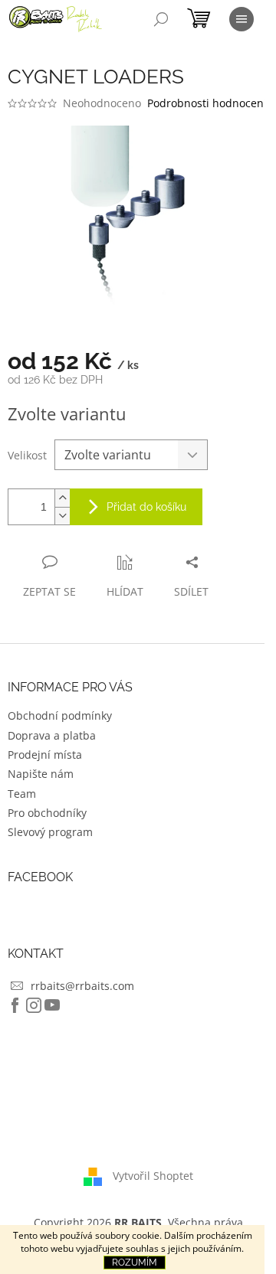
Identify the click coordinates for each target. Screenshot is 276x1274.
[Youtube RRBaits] (52, 1005)
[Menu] (241, 19)
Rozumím (134, 1262)
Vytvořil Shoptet (153, 1175)
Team (22, 793)
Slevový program (50, 832)
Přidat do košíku (146, 507)
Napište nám (41, 773)
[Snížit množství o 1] (62, 515)
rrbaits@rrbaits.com (82, 985)
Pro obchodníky (47, 812)
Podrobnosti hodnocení (207, 103)
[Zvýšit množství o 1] (62, 498)
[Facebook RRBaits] (15, 1005)
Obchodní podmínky (60, 715)
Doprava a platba (52, 735)
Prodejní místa (45, 754)
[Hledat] (161, 19)
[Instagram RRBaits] (33, 1005)
